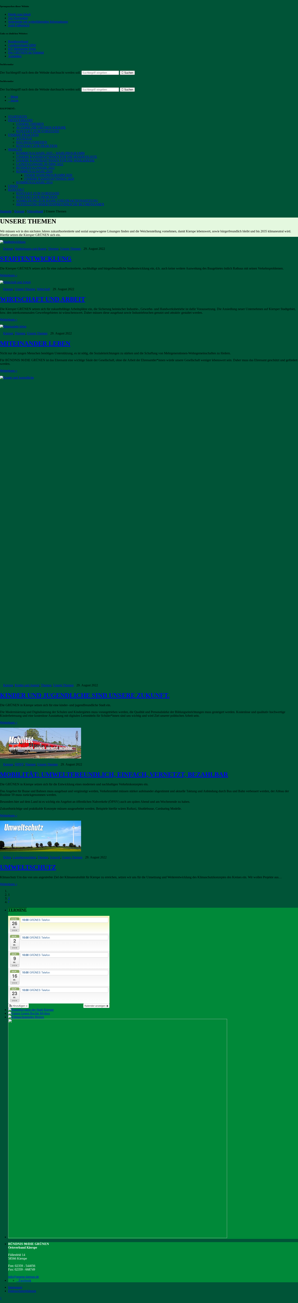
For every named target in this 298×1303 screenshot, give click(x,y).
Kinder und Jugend (27, 685)
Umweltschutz (28, 867)
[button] (18, 1006)
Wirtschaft (43, 289)
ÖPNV (19, 764)
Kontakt (16, 189)
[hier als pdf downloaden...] (29, 1013)
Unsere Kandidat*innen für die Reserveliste (56, 156)
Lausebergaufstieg (24, 857)
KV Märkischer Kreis (22, 49)
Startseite (17, 116)
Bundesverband (18, 41)
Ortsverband (20, 120)
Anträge (24, 138)
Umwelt (55, 857)
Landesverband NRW (22, 45)
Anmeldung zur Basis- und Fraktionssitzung (57, 200)
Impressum (15, 1287)
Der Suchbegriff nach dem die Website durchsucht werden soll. (40, 72)
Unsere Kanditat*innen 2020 (49, 178)
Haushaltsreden (31, 142)
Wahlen (15, 149)
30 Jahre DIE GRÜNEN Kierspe (41, 127)
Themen (53, 248)
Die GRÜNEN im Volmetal (26, 52)
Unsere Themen (30, 124)
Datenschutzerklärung (22, 1291)
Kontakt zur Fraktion (36, 146)
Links (13, 186)
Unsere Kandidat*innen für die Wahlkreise (55, 160)
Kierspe (19, 211)
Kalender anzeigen (95, 1005)
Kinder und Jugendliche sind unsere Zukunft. (84, 695)
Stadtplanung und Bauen (30, 248)
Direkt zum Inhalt (19, 14)
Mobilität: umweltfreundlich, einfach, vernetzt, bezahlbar (114, 774)
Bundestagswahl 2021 (35, 167)
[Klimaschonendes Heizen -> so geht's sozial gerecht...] (26, 1017)
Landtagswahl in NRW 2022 (39, 164)
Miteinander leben (35, 343)
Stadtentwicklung (36, 258)
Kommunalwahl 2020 (34, 171)
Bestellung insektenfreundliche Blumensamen (60, 204)
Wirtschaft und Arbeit (42, 299)
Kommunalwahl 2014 (34, 182)
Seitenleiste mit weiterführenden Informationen (38, 21)
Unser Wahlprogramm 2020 (48, 175)
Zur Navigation (18, 18)
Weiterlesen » (8, 275)
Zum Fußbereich (18, 25)
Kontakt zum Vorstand (37, 131)
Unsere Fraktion (23, 135)
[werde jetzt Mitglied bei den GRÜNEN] (117, 1237)
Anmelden (14, 56)
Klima (7, 857)
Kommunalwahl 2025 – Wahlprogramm (50, 153)
